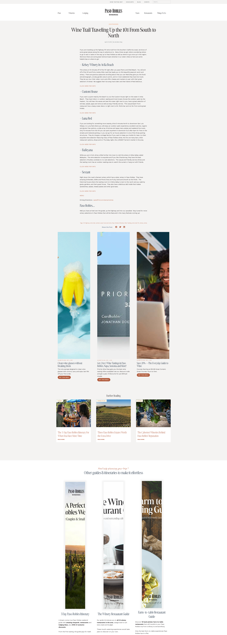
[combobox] (162, 2)
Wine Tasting (127, 223)
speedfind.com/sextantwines (103, 200)
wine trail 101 (135, 223)
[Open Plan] (62, 13)
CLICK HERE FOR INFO (88, 86)
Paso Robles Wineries (118, 223)
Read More (61, 439)
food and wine (107, 223)
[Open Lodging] (90, 13)
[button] (116, 227)
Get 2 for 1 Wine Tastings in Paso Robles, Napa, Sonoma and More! (111, 365)
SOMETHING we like (65, 360)
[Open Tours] (141, 13)
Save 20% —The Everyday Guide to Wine (152, 365)
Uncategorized (113, 24)
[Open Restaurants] (154, 13)
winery (141, 223)
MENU (82, 195)
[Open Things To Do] (167, 13)
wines (145, 223)
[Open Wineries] (76, 13)
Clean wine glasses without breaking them (70, 365)
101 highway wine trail (89, 223)
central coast (99, 223)
